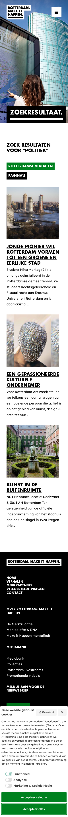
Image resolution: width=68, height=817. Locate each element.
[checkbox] (15, 774)
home (12, 577)
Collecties (14, 664)
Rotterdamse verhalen (30, 166)
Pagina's (16, 175)
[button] (56, 12)
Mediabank (15, 658)
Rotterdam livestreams (25, 670)
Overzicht (48, 712)
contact (15, 592)
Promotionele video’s (23, 675)
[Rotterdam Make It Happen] (19, 12)
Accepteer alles (34, 809)
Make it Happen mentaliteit (28, 635)
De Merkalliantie (20, 624)
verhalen (15, 581)
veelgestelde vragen (26, 589)
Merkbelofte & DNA (22, 630)
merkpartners (19, 585)
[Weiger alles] (62, 712)
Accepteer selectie (34, 797)
